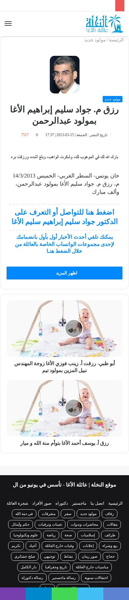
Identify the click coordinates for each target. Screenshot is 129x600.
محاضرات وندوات (84, 524)
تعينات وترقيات (50, 524)
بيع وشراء (109, 546)
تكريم (16, 546)
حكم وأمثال (20, 524)
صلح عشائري (24, 556)
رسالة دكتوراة (32, 578)
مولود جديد (95, 39)
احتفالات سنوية (96, 578)
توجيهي (49, 556)
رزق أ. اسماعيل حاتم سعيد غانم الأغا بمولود (69, 6)
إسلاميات (88, 535)
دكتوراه (61, 503)
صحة (68, 535)
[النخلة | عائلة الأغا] (105, 23)
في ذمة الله (24, 514)
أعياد (32, 546)
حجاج (110, 556)
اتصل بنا (97, 503)
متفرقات (48, 514)
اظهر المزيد (66, 273)
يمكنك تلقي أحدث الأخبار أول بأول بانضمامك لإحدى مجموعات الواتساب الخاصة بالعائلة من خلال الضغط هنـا (64, 244)
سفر (67, 514)
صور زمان (89, 556)
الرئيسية (115, 503)
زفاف (109, 514)
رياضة (51, 535)
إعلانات (88, 546)
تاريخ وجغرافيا (56, 567)
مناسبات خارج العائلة (92, 567)
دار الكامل (28, 567)
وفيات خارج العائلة (59, 546)
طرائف (110, 535)
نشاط (68, 556)
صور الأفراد (41, 503)
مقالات (112, 524)
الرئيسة (117, 39)
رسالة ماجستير (64, 578)
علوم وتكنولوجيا (25, 535)
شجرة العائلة (17, 503)
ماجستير (79, 503)
